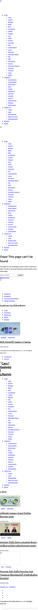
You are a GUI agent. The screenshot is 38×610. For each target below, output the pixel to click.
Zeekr (10, 439)
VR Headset (12, 469)
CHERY (10, 395)
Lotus (10, 413)
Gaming (10, 457)
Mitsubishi (11, 425)
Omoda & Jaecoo (13, 429)
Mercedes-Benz (13, 418)
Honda (10, 404)
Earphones (11, 448)
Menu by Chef (12, 480)
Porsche (11, 432)
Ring (9, 450)
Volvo (10, 436)
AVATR (10, 383)
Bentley (10, 385)
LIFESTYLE (7, 471)
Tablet (10, 452)
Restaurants (12, 478)
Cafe (9, 475)
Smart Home (12, 464)
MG (9, 420)
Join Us (6, 359)
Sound (10, 462)
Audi (9, 381)
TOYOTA (10, 434)
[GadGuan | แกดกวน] (5, 137)
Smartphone (12, 443)
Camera (10, 459)
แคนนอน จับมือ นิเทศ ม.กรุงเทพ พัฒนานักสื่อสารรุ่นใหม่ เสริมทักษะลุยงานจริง (18, 544)
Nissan (10, 427)
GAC (9, 399)
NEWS (6, 487)
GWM (10, 402)
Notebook (11, 455)
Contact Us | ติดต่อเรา (8, 587)
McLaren (11, 415)
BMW (9, 388)
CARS (6, 379)
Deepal (10, 397)
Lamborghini (12, 411)
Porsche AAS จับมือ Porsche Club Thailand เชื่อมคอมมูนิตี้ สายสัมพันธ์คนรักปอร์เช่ (18, 575)
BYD (9, 390)
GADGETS (7, 441)
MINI (9, 422)
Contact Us (7, 357)
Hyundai (11, 406)
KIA (9, 409)
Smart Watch (12, 445)
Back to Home (4, 277)
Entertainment (13, 482)
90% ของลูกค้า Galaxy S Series (15, 342)
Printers (10, 466)
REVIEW (6, 485)
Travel (10, 473)
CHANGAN (11, 392)
